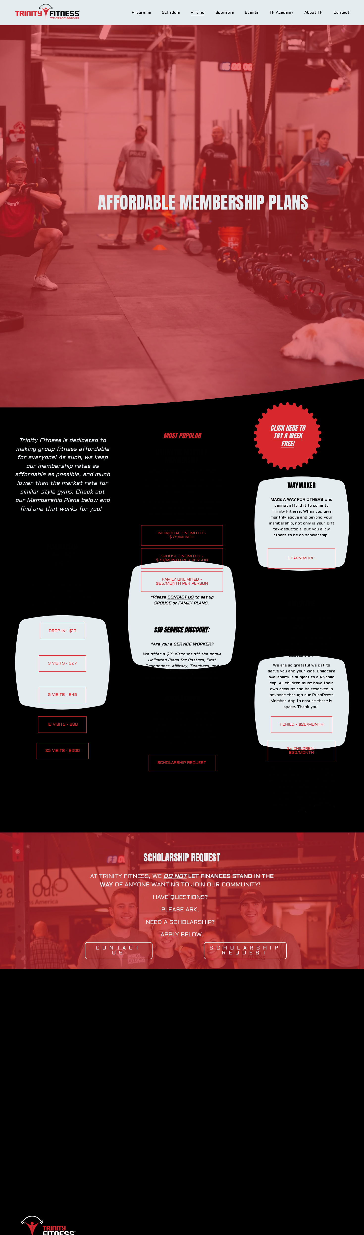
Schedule (171, 12)
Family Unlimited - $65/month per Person (182, 581)
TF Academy (281, 12)
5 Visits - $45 (62, 695)
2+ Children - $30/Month (301, 751)
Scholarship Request (245, 950)
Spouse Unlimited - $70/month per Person (182, 558)
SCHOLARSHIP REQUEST (181, 763)
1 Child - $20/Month (301, 724)
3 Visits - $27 (62, 663)
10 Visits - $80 (62, 724)
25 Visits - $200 (62, 751)
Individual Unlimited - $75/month (182, 535)
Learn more (301, 558)
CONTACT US (119, 950)
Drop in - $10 (62, 631)
